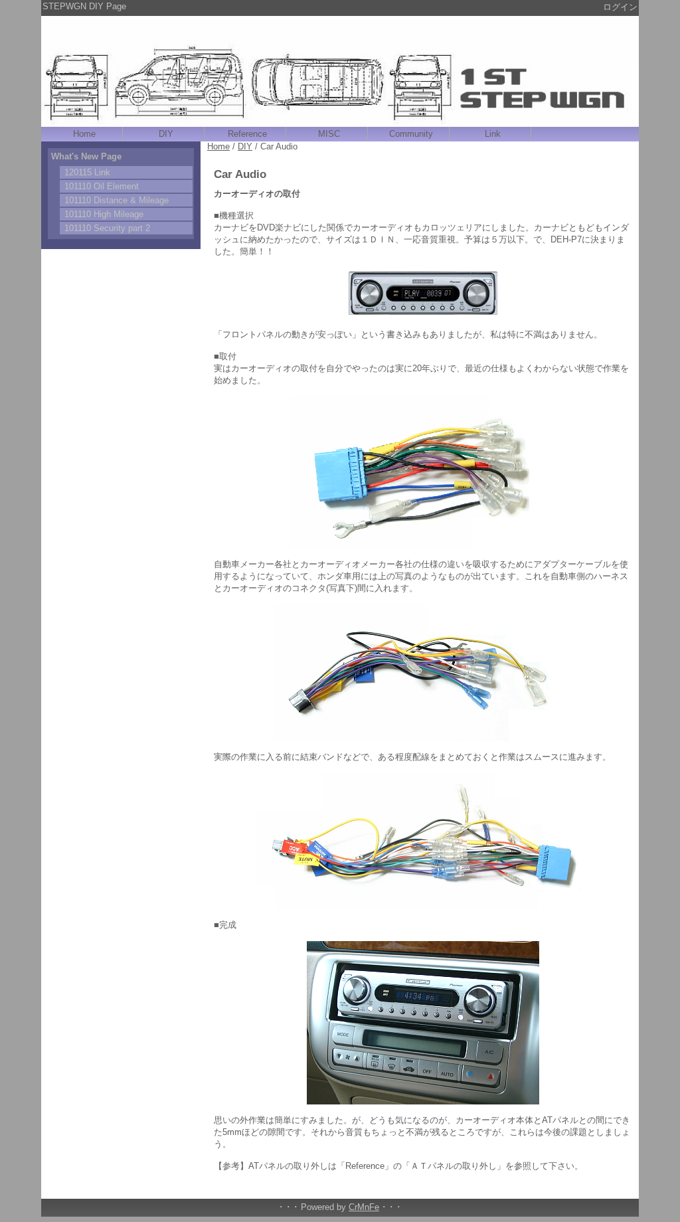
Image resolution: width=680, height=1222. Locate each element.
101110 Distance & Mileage (116, 200)
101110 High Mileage (103, 214)
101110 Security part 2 (107, 228)
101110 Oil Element (101, 186)
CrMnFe (364, 1207)
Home (84, 134)
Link (493, 134)
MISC (329, 134)
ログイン (620, 7)
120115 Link (87, 172)
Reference (247, 134)
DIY (166, 134)
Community (411, 134)
